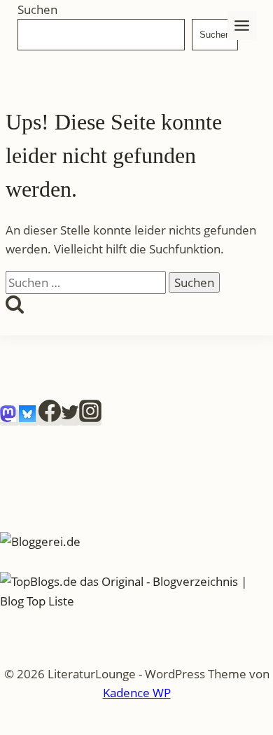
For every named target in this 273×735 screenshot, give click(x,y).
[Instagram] (90, 418)
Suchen (37, 9)
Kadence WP (137, 693)
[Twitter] (70, 418)
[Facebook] (49, 418)
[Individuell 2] (28, 418)
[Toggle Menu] (241, 25)
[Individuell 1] (9, 418)
